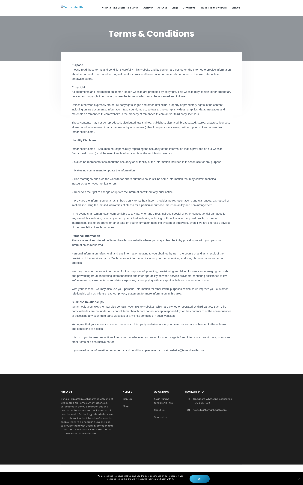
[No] (299, 478)
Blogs (126, 406)
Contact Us (160, 417)
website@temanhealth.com (210, 410)
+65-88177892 (201, 402)
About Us (159, 410)
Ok (199, 479)
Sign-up (127, 399)
